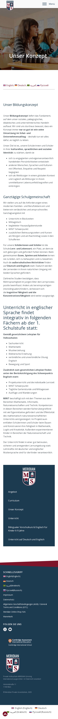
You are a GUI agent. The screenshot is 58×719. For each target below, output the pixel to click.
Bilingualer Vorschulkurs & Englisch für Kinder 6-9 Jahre (27, 529)
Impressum (8, 595)
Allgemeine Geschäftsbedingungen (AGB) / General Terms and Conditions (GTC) (25, 605)
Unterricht (13, 518)
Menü (52, 3)
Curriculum (13, 500)
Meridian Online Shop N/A (14, 612)
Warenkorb (8, 616)
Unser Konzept (15, 509)
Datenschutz (8, 599)
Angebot (12, 491)
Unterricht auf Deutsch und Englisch (26, 539)
